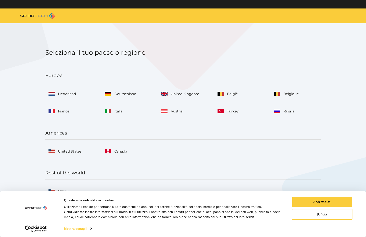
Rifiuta (322, 214)
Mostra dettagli (75, 228)
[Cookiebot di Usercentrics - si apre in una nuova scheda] (35, 229)
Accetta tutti (322, 202)
